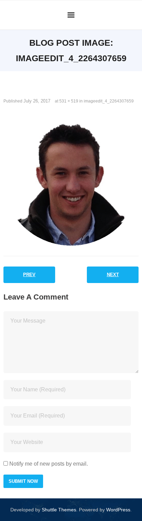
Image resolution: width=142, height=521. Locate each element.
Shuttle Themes (59, 509)
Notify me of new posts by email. (48, 464)
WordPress (118, 509)
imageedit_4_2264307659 (109, 101)
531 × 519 (68, 101)
